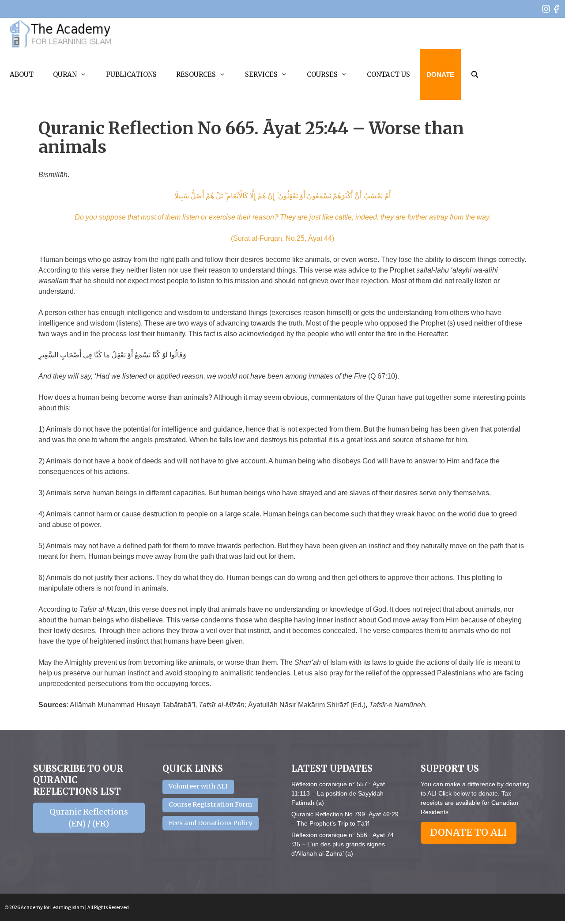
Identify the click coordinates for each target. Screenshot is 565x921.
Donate (440, 74)
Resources (196, 74)
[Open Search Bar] (475, 74)
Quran (65, 74)
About (22, 74)
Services (261, 74)
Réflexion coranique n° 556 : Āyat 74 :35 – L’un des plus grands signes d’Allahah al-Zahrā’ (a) (342, 844)
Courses (322, 74)
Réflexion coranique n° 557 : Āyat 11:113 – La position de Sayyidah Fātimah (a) (338, 793)
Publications (131, 74)
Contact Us (388, 74)
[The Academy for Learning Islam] (60, 33)
